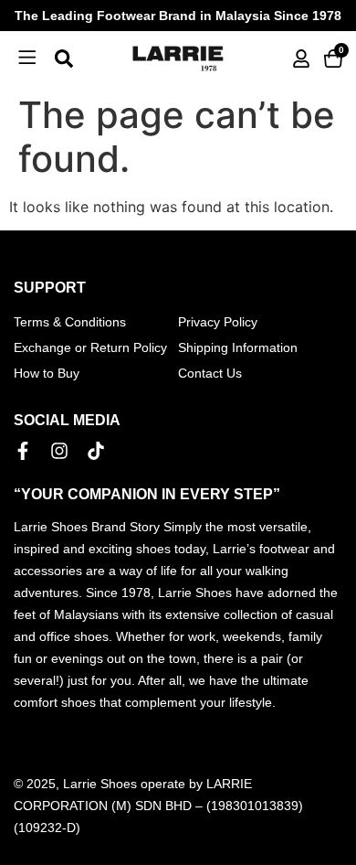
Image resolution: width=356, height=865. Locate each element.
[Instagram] (59, 451)
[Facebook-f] (23, 451)
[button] (27, 58)
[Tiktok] (96, 451)
